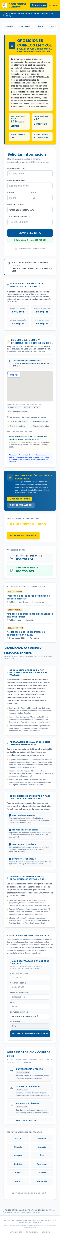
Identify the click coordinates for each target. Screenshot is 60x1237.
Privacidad (32, 1232)
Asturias (19, 26)
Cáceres (42, 1173)
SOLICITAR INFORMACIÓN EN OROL (30, 1034)
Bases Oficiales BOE (22, 505)
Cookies (46, 1232)
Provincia (15, 1022)
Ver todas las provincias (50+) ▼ (30, 1193)
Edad (33, 192)
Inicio (55, 5)
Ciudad (10, 192)
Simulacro (40, 5)
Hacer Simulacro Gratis (23, 535)
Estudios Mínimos (19, 1012)
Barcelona (42, 1164)
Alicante (18, 1147)
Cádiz (18, 1181)
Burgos (18, 1173)
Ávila (35, 26)
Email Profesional (16, 180)
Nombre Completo (16, 168)
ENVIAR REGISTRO (30, 232)
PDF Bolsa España (21, 499)
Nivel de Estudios (16, 204)
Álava (18, 1138)
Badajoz (49, 26)
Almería (42, 1147)
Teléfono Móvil (18, 983)
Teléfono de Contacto (18, 217)
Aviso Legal (16, 1232)
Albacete (42, 1138)
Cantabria (42, 1181)
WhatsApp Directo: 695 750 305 (31, 240)
